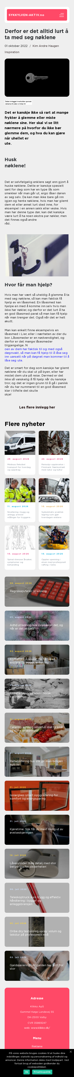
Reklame (37, 1046)
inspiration (12, 52)
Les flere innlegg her (37, 407)
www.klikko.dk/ (40, 1027)
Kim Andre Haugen (46, 46)
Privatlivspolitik (42, 1072)
